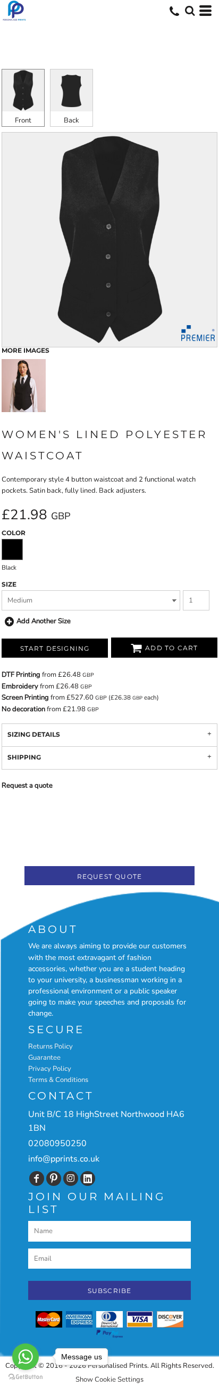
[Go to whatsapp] (25, 1356)
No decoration (23, 709)
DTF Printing (21, 674)
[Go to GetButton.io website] (26, 1377)
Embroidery (20, 686)
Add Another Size (43, 621)
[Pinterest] (53, 1178)
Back (71, 120)
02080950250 (57, 1143)
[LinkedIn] (87, 1178)
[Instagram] (70, 1178)
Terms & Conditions (58, 1080)
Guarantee (44, 1057)
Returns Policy (50, 1046)
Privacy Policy (49, 1068)
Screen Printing (25, 697)
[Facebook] (36, 1178)
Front (23, 120)
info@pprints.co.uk (63, 1159)
